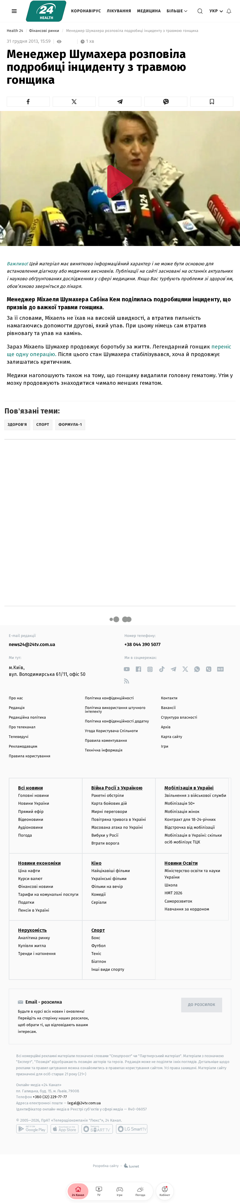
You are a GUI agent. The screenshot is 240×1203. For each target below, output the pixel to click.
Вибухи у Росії (104, 835)
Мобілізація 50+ (179, 803)
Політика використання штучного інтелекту (115, 710)
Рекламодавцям (23, 747)
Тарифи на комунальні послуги (48, 894)
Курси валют (30, 878)
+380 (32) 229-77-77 (50, 1097)
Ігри (164, 747)
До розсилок (201, 1005)
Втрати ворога (105, 843)
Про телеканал (22, 727)
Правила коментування (106, 741)
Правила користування (29, 756)
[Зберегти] (212, 101)
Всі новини (30, 788)
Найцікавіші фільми (110, 870)
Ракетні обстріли (107, 795)
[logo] (46, 11)
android (32, 1129)
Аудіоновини (30, 827)
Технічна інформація (103, 750)
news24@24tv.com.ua (32, 644)
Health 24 (15, 31)
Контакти (169, 698)
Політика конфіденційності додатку (117, 721)
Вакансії (168, 708)
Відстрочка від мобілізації (189, 827)
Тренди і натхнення (37, 953)
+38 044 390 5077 (142, 644)
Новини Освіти (181, 863)
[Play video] (120, 181)
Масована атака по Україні (117, 827)
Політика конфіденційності (109, 698)
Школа (170, 885)
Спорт (98, 930)
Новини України (33, 803)
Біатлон (98, 961)
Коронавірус (86, 10)
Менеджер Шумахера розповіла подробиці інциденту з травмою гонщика (132, 31)
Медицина (149, 10)
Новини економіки (39, 863)
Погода (25, 835)
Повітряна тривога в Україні (118, 819)
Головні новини (33, 795)
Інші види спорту (107, 969)
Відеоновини (30, 819)
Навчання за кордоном (186, 909)
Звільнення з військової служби (195, 795)
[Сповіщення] (229, 11)
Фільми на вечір (107, 886)
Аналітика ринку (34, 937)
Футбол (98, 945)
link (126, 669)
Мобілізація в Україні (189, 788)
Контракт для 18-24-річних (189, 819)
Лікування (119, 10)
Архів (165, 727)
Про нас (16, 698)
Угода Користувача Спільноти (111, 731)
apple (64, 1129)
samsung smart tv (132, 1129)
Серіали (99, 902)
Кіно (96, 863)
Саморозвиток (178, 901)
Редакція (17, 708)
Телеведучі (18, 737)
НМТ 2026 (173, 893)
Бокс (95, 937)
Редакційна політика (27, 718)
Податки (26, 902)
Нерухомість (32, 930)
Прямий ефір (31, 811)
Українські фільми (108, 878)
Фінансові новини (35, 886)
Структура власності (179, 718)
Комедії (98, 894)
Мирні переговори (109, 811)
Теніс (96, 953)
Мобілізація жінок (181, 811)
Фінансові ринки (44, 31)
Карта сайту (171, 737)
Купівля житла (32, 945)
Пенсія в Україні (33, 910)
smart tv (97, 1129)
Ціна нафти (29, 870)
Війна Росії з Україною (117, 788)
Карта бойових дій (109, 803)
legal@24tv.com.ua (84, 1103)
